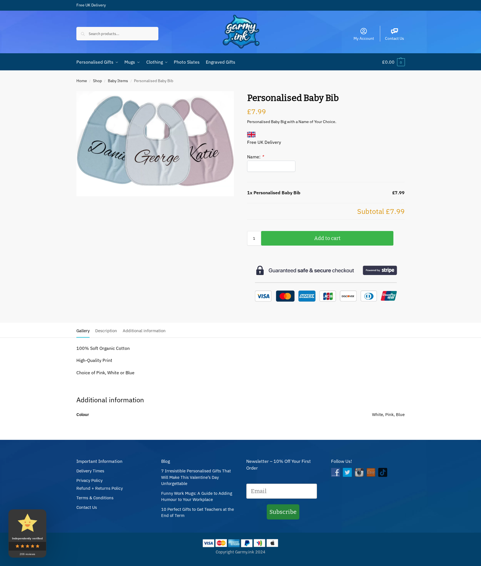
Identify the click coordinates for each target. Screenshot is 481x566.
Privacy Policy (89, 480)
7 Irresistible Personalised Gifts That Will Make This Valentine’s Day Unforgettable (196, 477)
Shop (97, 80)
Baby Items (118, 80)
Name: (255, 157)
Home (81, 80)
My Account (364, 38)
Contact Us (394, 38)
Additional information (144, 330)
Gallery (83, 330)
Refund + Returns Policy (99, 488)
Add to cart (327, 238)
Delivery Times (90, 470)
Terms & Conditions (94, 497)
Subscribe (283, 512)
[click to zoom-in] (155, 143)
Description (106, 330)
